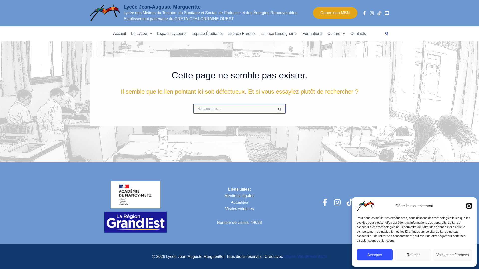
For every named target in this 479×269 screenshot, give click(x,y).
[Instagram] (372, 13)
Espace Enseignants (279, 33)
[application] (149, 33)
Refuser (413, 255)
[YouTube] (387, 13)
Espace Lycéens (171, 33)
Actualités (239, 202)
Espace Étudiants (207, 33)
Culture (333, 33)
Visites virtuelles (239, 209)
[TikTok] (379, 13)
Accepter (374, 255)
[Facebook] (364, 13)
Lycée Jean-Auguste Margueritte (162, 7)
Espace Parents (242, 33)
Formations (312, 33)
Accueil (119, 33)
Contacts (358, 33)
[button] (469, 205)
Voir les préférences (452, 255)
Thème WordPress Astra (305, 256)
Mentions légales (239, 196)
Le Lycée (139, 33)
